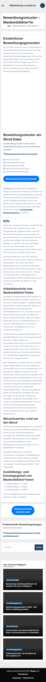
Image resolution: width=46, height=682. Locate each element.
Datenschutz (28, 678)
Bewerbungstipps (13, 580)
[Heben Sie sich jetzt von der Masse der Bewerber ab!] (23, 534)
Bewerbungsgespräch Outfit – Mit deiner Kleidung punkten (21, 608)
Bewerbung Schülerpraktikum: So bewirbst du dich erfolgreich (21, 585)
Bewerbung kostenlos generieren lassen (23, 510)
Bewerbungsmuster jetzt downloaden (21, 179)
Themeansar (23, 674)
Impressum (17, 678)
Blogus (33, 671)
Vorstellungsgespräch (14, 603)
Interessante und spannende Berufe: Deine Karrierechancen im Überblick (22, 631)
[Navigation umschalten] (2, 5)
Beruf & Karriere (12, 626)
